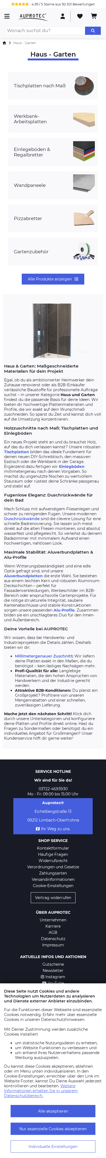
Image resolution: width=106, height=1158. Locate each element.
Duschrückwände (22, 518)
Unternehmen (53, 920)
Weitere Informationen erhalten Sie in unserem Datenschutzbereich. (41, 1090)
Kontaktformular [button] (53, 848)
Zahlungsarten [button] (53, 873)
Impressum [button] (53, 945)
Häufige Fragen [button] (53, 854)
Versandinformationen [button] (53, 879)
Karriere (53, 926)
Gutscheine (53, 964)
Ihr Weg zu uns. (55, 828)
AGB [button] (53, 932)
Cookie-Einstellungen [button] (53, 885)
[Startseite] (4, 43)
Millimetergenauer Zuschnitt (43, 656)
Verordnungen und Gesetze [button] (53, 866)
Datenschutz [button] (53, 938)
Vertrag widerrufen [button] (53, 897)
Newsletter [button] (53, 970)
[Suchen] (93, 31)
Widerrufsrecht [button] (53, 860)
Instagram (55, 976)
